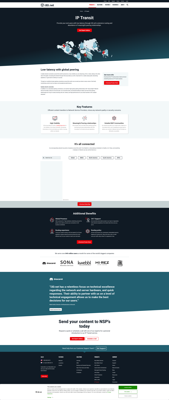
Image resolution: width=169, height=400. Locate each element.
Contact (122, 1)
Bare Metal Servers (98, 360)
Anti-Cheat (96, 372)
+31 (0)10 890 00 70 (48, 362)
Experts (60, 365)
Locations (61, 363)
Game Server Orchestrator (100, 367)
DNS (78, 363)
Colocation (96, 377)
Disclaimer (114, 382)
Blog (113, 370)
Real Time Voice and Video (83, 367)
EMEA (82, 158)
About (113, 365)
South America (107, 158)
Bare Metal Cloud (98, 363)
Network (60, 360)
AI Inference (79, 370)
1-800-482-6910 (46, 360)
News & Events (115, 367)
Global (73, 158)
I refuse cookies (128, 395)
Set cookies (127, 391)
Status (118, 1)
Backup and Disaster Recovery (84, 365)
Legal (113, 379)
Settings (49, 397)
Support (113, 1)
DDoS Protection (98, 375)
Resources (114, 375)
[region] (95, 181)
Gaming (78, 360)
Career (105, 1)
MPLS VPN (97, 379)
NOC (109, 1)
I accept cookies (128, 387)
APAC (118, 158)
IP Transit (96, 382)
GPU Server (97, 365)
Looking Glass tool (60, 125)
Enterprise (79, 372)
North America (93, 158)
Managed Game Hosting (100, 370)
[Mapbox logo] (66, 200)
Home (81, 11)
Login (127, 1)
